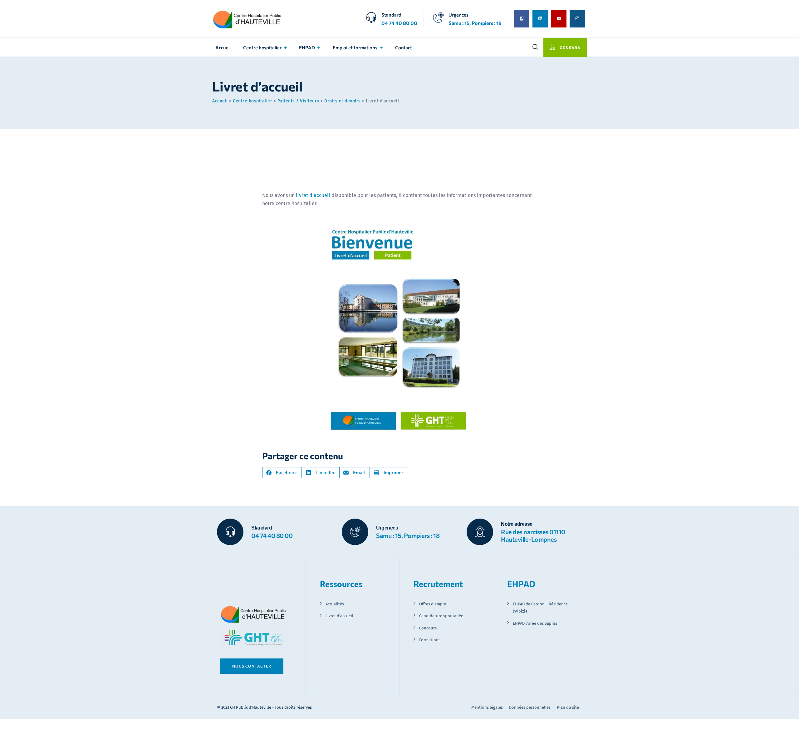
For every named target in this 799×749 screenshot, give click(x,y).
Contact (403, 47)
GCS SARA (570, 47)
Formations (429, 640)
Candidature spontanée (441, 615)
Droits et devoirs (342, 101)
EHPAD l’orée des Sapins (535, 623)
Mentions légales (487, 707)
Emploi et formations (355, 47)
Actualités (335, 604)
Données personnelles (530, 707)
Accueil (223, 47)
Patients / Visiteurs (298, 101)
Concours (428, 628)
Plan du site (568, 707)
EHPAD (307, 47)
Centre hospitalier (262, 47)
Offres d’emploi (433, 604)
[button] (282, 472)
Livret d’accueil (339, 615)
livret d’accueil (313, 195)
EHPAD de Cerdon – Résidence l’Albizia (540, 607)
